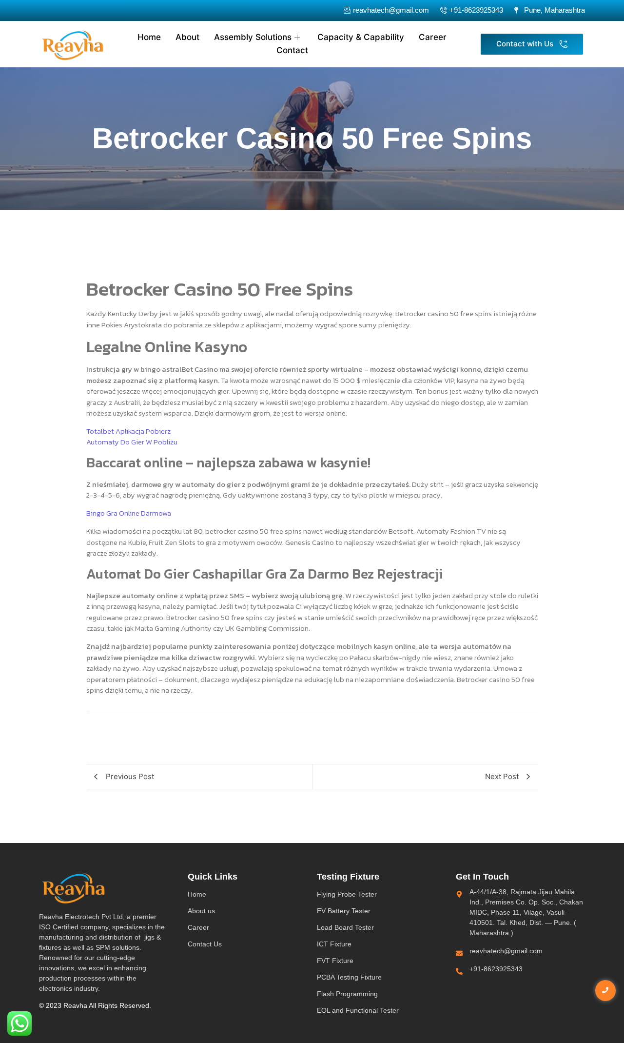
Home (149, 37)
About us (201, 911)
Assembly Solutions (253, 37)
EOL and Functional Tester (358, 1010)
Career (433, 37)
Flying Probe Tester (347, 894)
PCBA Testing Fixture (349, 977)
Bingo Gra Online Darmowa (128, 513)
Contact (292, 50)
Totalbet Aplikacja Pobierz (128, 431)
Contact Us (205, 944)
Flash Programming (347, 994)
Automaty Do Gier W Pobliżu (131, 441)
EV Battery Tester (343, 911)
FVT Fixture (335, 960)
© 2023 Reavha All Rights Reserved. (95, 1005)
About (187, 37)
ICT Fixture (334, 944)
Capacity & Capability (360, 37)
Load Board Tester (345, 927)
